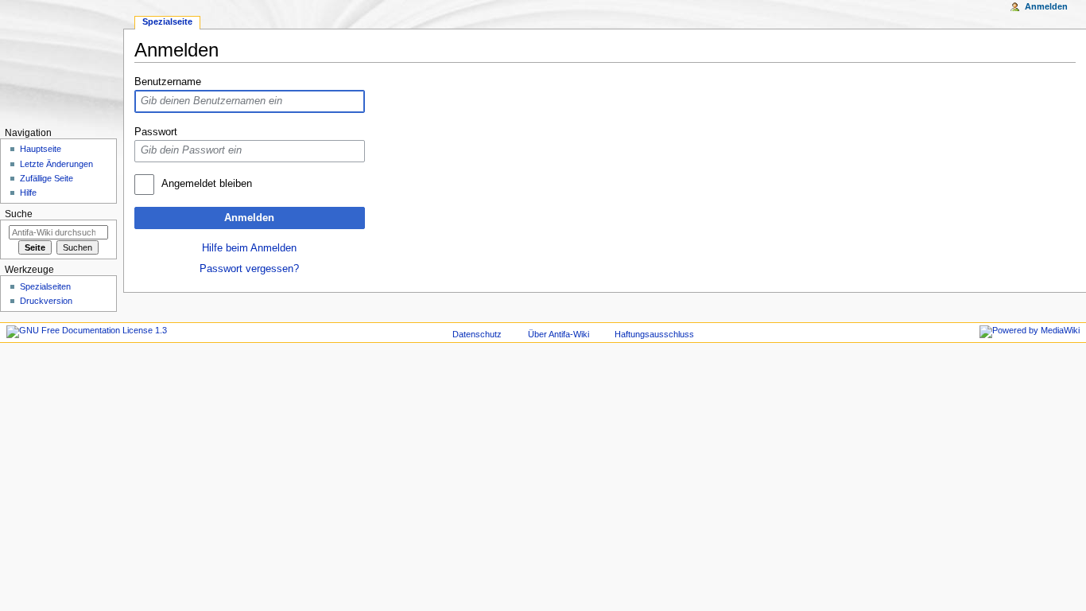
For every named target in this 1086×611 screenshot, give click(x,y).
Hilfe (28, 192)
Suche (19, 214)
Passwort (155, 132)
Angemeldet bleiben (206, 183)
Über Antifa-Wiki (558, 334)
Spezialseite (167, 21)
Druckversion (46, 301)
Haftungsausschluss (654, 334)
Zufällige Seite (46, 178)
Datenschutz (477, 334)
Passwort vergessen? (249, 268)
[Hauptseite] (61, 61)
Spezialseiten (45, 286)
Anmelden (249, 218)
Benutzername (167, 82)
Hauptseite (40, 149)
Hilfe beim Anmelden (249, 248)
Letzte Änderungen (56, 164)
